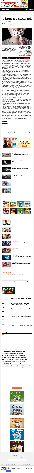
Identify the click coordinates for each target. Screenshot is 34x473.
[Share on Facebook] (4, 24)
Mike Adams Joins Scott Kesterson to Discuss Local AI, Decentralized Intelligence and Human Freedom (20, 304)
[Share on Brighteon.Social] (3, 24)
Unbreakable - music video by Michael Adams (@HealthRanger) (21, 316)
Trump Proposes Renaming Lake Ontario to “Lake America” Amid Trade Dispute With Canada (13, 355)
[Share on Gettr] (16, 24)
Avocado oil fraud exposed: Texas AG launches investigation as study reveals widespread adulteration (15, 367)
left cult (18, 132)
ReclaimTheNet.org (5, 123)
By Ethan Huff (4, 21)
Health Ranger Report (5, 296)
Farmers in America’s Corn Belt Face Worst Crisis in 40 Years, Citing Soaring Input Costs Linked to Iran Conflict (16, 365)
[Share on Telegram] (8, 24)
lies (2, 26)
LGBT (21, 132)
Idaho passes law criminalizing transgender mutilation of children (21, 263)
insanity (15, 132)
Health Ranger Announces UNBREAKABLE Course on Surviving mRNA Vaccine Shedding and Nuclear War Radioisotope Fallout (21, 308)
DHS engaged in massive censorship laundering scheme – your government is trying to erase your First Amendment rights (20, 154)
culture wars (4, 132)
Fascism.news (4, 119)
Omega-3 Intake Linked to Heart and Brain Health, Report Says (9, 386)
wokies (12, 26)
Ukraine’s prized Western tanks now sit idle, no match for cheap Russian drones (12, 345)
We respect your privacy (17, 461)
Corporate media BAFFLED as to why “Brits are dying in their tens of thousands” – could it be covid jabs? (21, 175)
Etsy (8, 132)
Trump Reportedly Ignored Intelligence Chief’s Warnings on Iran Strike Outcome (12, 349)
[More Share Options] (18, 24)
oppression (4, 26)
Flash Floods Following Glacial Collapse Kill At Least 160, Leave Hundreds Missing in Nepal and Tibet (15, 369)
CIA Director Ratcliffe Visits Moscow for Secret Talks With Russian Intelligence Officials (13, 353)
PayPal (7, 26)
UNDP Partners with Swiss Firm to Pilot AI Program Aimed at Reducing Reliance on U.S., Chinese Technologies (16, 359)
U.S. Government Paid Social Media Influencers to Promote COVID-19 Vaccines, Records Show (14, 357)
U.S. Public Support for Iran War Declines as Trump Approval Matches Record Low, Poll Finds (13, 361)
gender (11, 132)
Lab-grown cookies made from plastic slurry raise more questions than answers (12, 347)
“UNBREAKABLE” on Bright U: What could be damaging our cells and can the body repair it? (13, 351)
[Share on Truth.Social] (14, 24)
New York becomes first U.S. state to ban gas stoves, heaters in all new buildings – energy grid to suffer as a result (21, 235)
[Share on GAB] (10, 24)
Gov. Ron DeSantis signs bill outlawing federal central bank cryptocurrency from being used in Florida (20, 221)
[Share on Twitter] (6, 24)
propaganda (9, 26)
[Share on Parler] (12, 24)
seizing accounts (16, 67)
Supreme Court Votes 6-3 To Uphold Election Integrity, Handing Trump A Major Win (12, 363)
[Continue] (25, 460)
